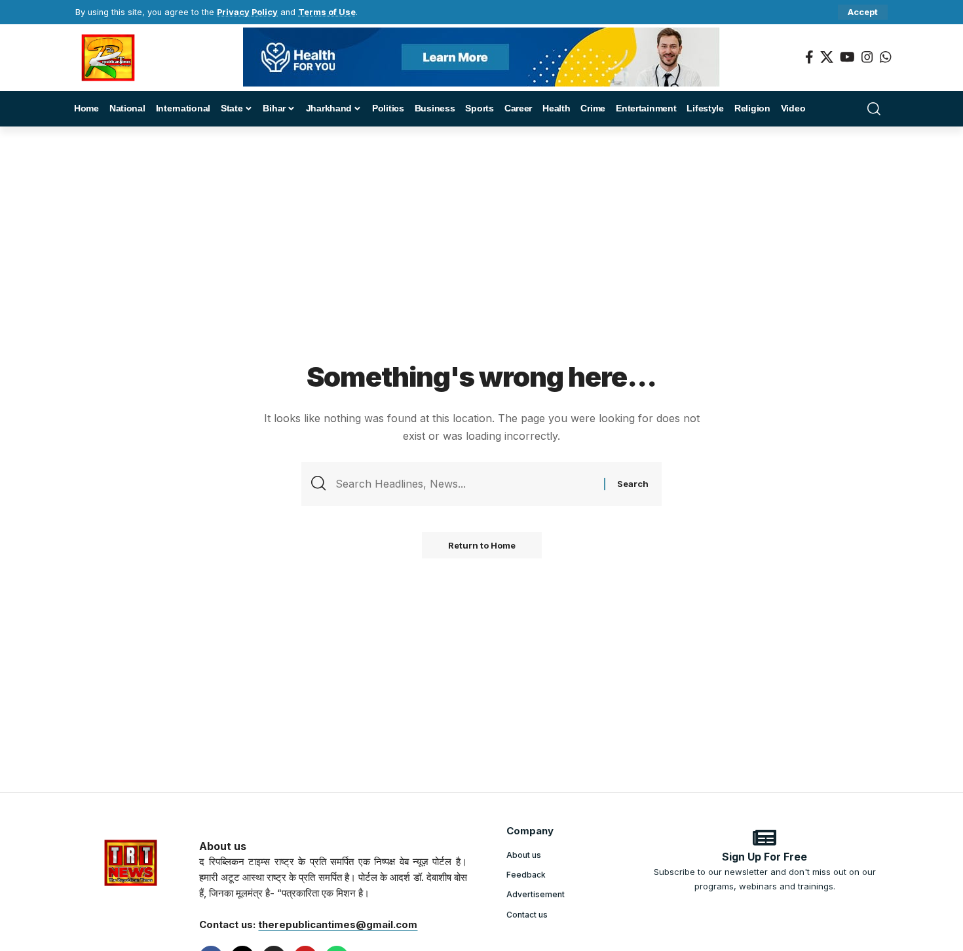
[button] (863, 12)
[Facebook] (809, 57)
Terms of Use (327, 12)
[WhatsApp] (886, 57)
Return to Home (482, 545)
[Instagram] (867, 57)
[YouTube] (847, 57)
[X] (827, 57)
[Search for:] (465, 484)
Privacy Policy (247, 12)
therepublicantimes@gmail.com (337, 924)
